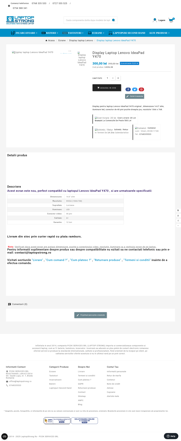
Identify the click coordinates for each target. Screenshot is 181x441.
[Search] (113, 20)
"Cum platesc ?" (80, 260)
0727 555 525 (60, 3)
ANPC (80, 400)
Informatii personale (116, 371)
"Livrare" (37, 260)
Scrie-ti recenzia (136, 96)
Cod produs (13, 160)
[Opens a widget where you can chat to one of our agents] (171, 436)
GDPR (80, 384)
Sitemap (82, 396)
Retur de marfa (114, 376)
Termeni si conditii (86, 376)
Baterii (52, 384)
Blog (80, 404)
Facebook (128, 89)
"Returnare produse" (107, 260)
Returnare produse (87, 388)
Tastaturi (53, 376)
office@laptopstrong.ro (20, 381)
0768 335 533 (39, 3)
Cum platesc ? (84, 380)
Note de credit (113, 384)
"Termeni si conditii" (137, 260)
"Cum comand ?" (56, 260)
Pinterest (141, 89)
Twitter (134, 89)
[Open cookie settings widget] (4, 436)
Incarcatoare (55, 380)
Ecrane (52, 371)
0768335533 (145, 134)
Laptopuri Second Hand (60, 388)
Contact (82, 392)
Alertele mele (113, 396)
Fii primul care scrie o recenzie (92, 315)
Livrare (81, 371)
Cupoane (111, 392)
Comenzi (111, 380)
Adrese (110, 388)
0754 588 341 (20, 8)
